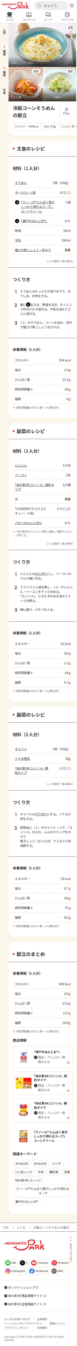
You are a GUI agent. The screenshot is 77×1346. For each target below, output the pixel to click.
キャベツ (21, 749)
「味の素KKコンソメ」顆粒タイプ (31, 770)
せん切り (41, 574)
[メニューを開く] (72, 5)
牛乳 (18, 240)
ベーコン (21, 475)
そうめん (21, 183)
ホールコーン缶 (25, 192)
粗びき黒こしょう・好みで (33, 250)
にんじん (21, 465)
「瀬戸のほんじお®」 (34, 221)
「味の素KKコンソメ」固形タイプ (34, 487)
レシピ (21, 1227)
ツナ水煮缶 (22, 758)
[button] (51, 5)
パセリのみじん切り (28, 523)
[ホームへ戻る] (15, 5)
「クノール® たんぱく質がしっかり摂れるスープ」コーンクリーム (38, 206)
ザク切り (41, 814)
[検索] (39, 5)
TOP (6, 1227)
